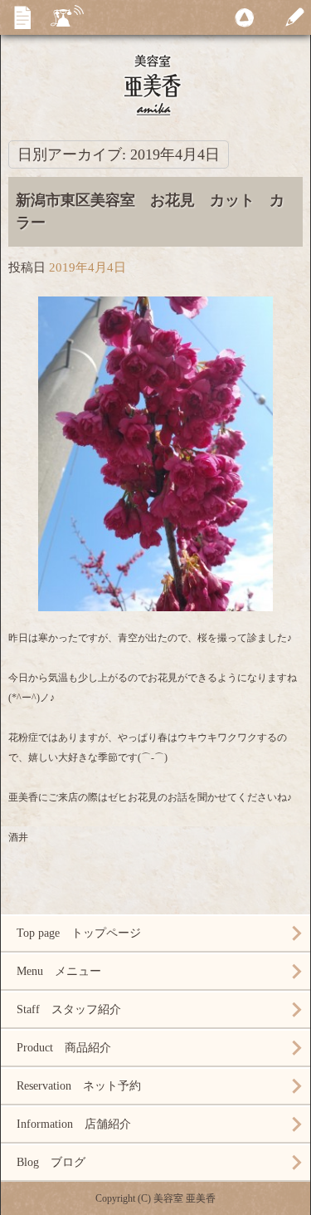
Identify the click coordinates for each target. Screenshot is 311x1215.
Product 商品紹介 (64, 1047)
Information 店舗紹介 (74, 1124)
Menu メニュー (59, 971)
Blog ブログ (51, 1162)
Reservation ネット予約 (79, 1086)
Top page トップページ (79, 933)
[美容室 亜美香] (155, 83)
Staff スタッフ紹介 (69, 1009)
